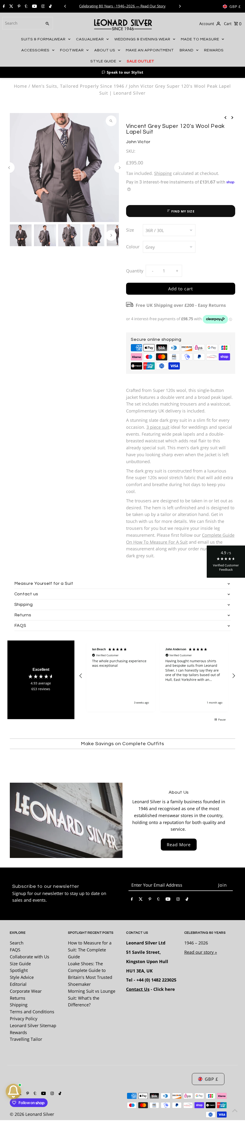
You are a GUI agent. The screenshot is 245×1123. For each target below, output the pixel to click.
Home (20, 86)
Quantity (134, 271)
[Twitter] (10, 6)
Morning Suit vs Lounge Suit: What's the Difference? (91, 998)
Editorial (18, 984)
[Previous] (65, 6)
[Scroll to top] (234, 1110)
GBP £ (235, 6)
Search (16, 943)
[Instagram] (42, 6)
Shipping (163, 173)
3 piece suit (157, 427)
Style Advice (22, 977)
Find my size (182, 211)
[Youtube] (34, 6)
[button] (122, 72)
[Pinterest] (18, 6)
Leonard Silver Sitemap (33, 1025)
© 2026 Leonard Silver (32, 1114)
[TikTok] (50, 6)
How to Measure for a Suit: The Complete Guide (89, 950)
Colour (132, 247)
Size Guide (20, 963)
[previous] (225, 117)
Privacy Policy (23, 1018)
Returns (17, 998)
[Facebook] (3, 6)
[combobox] (22, 23)
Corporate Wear (26, 991)
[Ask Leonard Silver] (13, 1091)
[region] (157, 676)
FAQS (15, 950)
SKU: (130, 151)
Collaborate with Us (29, 957)
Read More (179, 844)
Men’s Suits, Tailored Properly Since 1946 (78, 86)
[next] (232, 117)
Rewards (18, 1032)
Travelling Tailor (26, 1039)
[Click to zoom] (111, 120)
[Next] (179, 6)
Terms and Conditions (32, 1011)
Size (130, 230)
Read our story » (200, 952)
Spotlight (19, 970)
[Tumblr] (26, 6)
